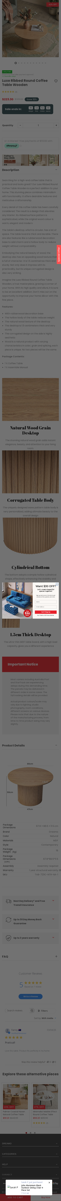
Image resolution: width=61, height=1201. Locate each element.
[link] (17, 590)
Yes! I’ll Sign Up (45, 612)
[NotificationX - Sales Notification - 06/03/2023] (29, 1187)
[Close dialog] (57, 584)
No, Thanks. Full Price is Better (45, 615)
